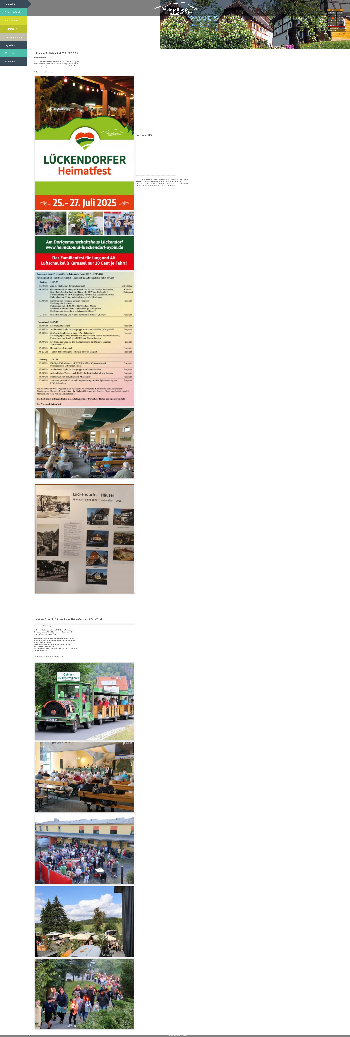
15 (333, 20)
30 (328, 15)
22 (333, 22)
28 (331, 25)
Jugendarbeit (11, 45)
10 (337, 18)
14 (331, 20)
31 (331, 15)
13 (328, 20)
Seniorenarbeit (12, 20)
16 (335, 20)
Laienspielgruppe (13, 37)
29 (333, 25)
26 (342, 22)
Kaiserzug (10, 61)
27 (328, 25)
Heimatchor (10, 28)
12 (342, 18)
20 (328, 22)
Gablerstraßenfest (13, 12)
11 (340, 18)
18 (340, 20)
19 (342, 20)
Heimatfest (10, 4)
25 (340, 22)
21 (331, 22)
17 (337, 20)
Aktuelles (9, 53)
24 (337, 22)
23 (335, 22)
